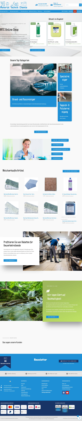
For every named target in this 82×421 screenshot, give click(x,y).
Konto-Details (45, 385)
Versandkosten (24, 392)
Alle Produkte (65, 11)
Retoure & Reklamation (47, 390)
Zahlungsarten (24, 394)
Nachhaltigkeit (47, 11)
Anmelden (79, 11)
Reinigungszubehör (14, 11)
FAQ (42, 389)
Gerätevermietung (33, 11)
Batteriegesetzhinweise (67, 387)
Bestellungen (44, 383)
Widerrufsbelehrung (25, 395)
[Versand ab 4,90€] (36, 5)
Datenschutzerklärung (26, 389)
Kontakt (23, 383)
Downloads (44, 387)
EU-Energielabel (65, 385)
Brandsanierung (24, 11)
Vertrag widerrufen (46, 392)
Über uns (64, 383)
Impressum (23, 387)
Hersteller (71, 11)
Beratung (40, 11)
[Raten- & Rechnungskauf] (51, 5)
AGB (22, 385)
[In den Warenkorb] (45, 27)
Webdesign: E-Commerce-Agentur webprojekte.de (72, 418)
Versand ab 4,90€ (42, 3)
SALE (75, 11)
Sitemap (23, 390)
